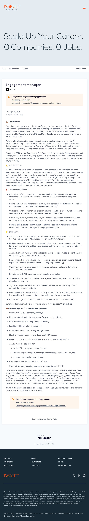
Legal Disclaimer (50, 513)
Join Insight (8, 465)
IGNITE (60, 462)
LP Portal (35, 465)
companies (14, 69)
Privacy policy (39, 444)
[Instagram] (84, 475)
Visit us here (66, 304)
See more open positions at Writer (44, 419)
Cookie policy (50, 444)
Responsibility (64, 465)
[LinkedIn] (79, 475)
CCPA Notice (15, 516)
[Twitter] (74, 475)
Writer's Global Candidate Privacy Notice (23, 390)
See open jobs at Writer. (21, 100)
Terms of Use (27, 513)
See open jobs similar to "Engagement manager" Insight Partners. (37, 103)
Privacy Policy (38, 513)
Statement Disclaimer (66, 513)
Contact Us (8, 462)
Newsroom (36, 462)
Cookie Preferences (28, 516)
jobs (4, 69)
